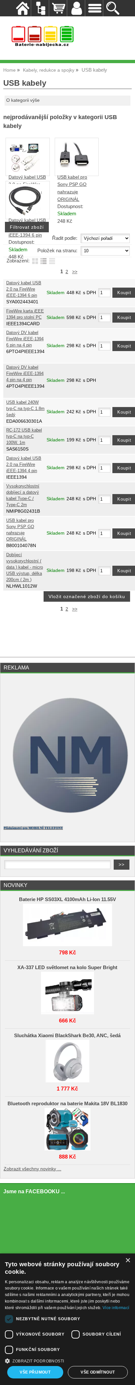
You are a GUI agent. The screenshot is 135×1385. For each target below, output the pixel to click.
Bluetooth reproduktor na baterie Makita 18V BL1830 (67, 1103)
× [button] (127, 1260)
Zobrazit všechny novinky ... (32, 1168)
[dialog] (67, 1319)
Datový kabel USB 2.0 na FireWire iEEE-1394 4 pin (23, 464)
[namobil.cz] (67, 817)
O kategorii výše (23, 100)
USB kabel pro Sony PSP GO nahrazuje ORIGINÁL (20, 530)
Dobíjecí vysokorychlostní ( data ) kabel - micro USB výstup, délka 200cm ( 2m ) (24, 567)
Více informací (116, 1307)
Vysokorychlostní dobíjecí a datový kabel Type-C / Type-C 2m (22, 495)
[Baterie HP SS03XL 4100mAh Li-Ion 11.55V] (67, 923)
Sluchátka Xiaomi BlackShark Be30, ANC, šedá (67, 1035)
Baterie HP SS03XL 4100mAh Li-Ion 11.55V (67, 899)
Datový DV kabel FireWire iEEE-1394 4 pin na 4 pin (25, 373)
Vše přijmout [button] (35, 1372)
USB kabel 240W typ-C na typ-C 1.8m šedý (25, 408)
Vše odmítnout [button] (98, 1372)
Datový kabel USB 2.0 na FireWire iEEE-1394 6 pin (23, 289)
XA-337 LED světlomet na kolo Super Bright (67, 967)
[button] (67, 1360)
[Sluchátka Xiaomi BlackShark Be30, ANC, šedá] (67, 1059)
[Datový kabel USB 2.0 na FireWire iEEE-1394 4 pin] (24, 171)
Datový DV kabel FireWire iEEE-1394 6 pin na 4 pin (25, 338)
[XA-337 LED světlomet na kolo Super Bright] (67, 991)
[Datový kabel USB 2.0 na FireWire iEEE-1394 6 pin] (25, 215)
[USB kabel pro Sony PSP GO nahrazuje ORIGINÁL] (73, 166)
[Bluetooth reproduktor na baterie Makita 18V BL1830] (67, 1127)
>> (74, 271)
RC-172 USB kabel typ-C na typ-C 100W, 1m (24, 436)
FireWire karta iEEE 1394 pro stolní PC (25, 314)
